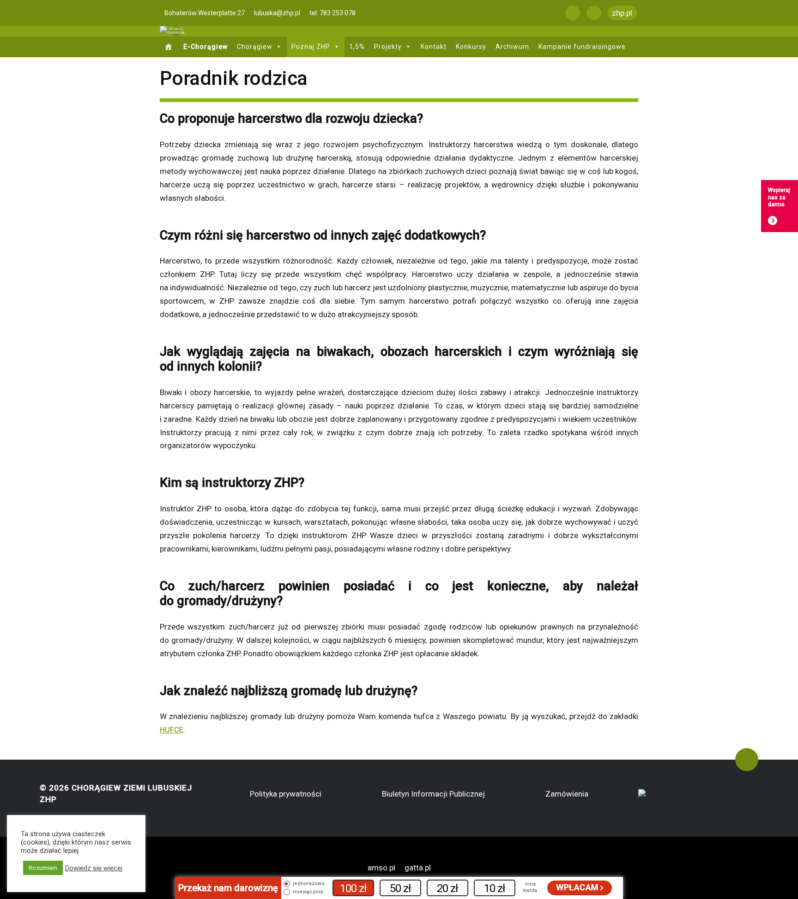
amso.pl (381, 867)
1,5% (357, 46)
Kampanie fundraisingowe (582, 46)
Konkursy (471, 46)
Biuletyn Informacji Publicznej (433, 793)
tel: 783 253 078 (332, 13)
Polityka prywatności (285, 793)
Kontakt (434, 46)
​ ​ (170, 46)
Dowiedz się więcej (93, 868)
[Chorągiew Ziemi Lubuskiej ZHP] (163, 31)
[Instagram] (594, 13)
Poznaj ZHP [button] (310, 46)
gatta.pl (418, 867)
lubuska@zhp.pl (277, 13)
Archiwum (512, 46)
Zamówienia (566, 793)
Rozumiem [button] (43, 867)
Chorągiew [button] (254, 46)
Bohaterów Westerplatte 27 (204, 13)
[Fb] (572, 13)
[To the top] (746, 759)
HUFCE (171, 729)
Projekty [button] (388, 46)
